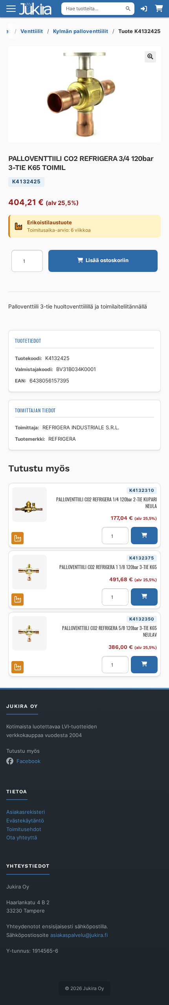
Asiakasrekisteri (25, 812)
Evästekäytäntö (25, 821)
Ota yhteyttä (21, 838)
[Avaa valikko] (11, 9)
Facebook (28, 761)
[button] (150, 57)
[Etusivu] (38, 8)
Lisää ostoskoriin (107, 260)
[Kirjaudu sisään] (144, 8)
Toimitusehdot (23, 829)
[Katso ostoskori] (159, 8)
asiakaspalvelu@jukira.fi (79, 935)
